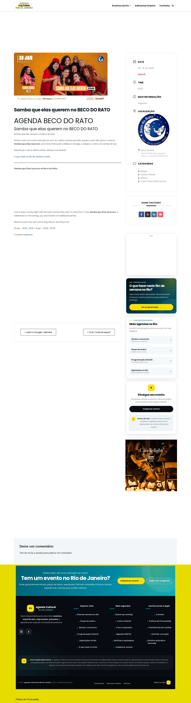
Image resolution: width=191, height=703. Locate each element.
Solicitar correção (160, 634)
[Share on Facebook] (141, 214)
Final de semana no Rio (88, 614)
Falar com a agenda (159, 580)
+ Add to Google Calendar (38, 332)
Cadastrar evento (151, 409)
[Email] (160, 214)
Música (144, 177)
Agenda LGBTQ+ (124, 634)
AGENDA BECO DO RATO (53, 121)
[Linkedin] (154, 214)
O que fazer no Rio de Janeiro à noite (32, 156)
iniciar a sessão (35, 553)
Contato (164, 5)
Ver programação (151, 307)
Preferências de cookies (160, 627)
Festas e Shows (148, 174)
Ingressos (142, 103)
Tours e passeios (124, 627)
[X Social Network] (148, 214)
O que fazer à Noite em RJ (153, 181)
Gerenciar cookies (114, 683)
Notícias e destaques (124, 640)
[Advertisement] (95, 32)
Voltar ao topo (161, 682)
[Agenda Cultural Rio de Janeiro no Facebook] (29, 632)
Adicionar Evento (145, 5)
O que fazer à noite (88, 647)
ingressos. (28, 234)
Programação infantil (87, 634)
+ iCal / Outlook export (99, 332)
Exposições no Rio (88, 640)
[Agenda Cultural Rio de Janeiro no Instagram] (21, 632)
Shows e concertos (88, 627)
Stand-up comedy (124, 614)
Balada (144, 171)
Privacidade (99, 683)
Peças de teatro (87, 621)
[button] (130, 5)
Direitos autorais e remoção (156, 641)
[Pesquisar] (173, 6)
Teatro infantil (124, 621)
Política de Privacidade (160, 621)
